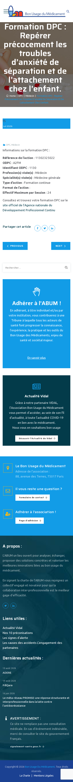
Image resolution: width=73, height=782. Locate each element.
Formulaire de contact (31, 497)
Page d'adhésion (28, 520)
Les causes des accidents (19, 642)
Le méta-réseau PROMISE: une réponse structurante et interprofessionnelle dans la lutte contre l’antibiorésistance (36, 701)
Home (12, 96)
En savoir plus (36, 357)
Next (59, 246)
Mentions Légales (44, 775)
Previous (16, 246)
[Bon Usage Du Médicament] (37, 11)
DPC (8, 145)
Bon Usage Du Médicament (40, 766)
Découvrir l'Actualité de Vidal (35, 438)
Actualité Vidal (12, 627)
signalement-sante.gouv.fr (25, 746)
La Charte (25, 775)
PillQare (8, 685)
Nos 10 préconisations (18, 632)
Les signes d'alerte (15, 637)
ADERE (7, 672)
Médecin (15, 145)
